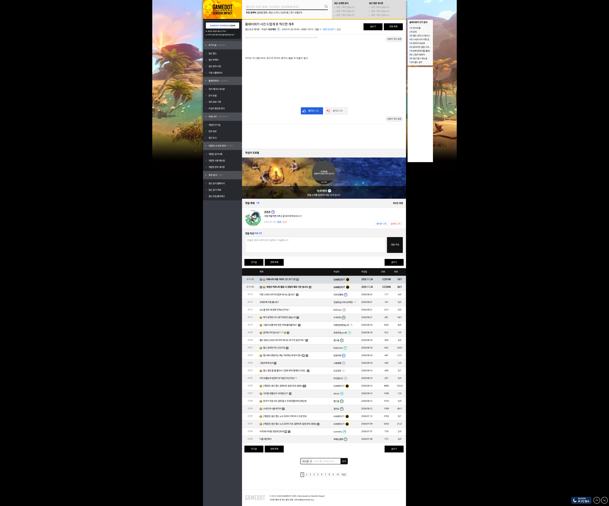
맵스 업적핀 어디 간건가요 (274, 348)
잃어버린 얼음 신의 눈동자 (421, 47)
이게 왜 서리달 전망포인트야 (272, 431)
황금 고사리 (274, 13)
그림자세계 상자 (266, 363)
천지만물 (415, 28)
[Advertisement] (324, 48)
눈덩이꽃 (284, 13)
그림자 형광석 (417, 55)
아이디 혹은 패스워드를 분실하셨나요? (221, 35)
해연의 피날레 (417, 43)
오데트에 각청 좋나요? (269, 302)
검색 (344, 461)
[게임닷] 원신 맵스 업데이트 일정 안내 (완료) (282, 386)
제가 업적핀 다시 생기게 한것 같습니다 (279, 317)
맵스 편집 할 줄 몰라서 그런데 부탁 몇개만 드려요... (284, 371)
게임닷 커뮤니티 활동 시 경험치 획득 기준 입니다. (287, 287)
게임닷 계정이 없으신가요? (217, 31)
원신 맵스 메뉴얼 (418, 59)
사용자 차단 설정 (394, 39)
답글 (279, 222)
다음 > (344, 475)
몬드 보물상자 (296, 13)
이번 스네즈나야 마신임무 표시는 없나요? (277, 294)
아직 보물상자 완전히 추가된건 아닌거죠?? (278, 378)
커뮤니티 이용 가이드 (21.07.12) (281, 279)
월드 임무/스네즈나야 (420, 36)
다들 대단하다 (266, 439)
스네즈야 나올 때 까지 (272, 409)
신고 (339, 29)
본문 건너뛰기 (329, 29)
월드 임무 (415, 62)
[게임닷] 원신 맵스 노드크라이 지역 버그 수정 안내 (284, 416)
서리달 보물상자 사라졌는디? (275, 393)
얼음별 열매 (262, 13)
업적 (413, 32)
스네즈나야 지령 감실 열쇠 (421, 40)
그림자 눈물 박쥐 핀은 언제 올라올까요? (280, 325)
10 (337, 475)
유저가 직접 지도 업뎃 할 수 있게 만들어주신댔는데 (284, 401)
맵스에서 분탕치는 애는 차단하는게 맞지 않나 (282, 355)
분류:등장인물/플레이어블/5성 (421, 51)
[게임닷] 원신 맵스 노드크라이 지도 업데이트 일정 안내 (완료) (289, 424)
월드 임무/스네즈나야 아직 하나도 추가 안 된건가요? (282, 340)
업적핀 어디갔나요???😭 (274, 333)
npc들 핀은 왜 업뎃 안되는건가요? (275, 310)
